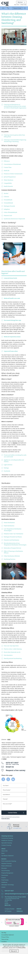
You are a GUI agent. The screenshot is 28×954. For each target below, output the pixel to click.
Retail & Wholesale (6, 865)
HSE (8, 739)
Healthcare (4, 882)
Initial (4, 759)
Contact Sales (12, 812)
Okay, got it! (14, 951)
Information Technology (7, 884)
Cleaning (11, 112)
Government (4, 875)
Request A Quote (17, 8)
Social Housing (5, 870)
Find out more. (5, 818)
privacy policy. (21, 947)
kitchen (15, 443)
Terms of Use (4, 939)
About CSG (4, 851)
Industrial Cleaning (6, 863)
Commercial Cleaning (7, 838)
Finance (3, 877)
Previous (2, 827)
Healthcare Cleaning (6, 840)
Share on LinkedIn (13, 779)
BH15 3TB (7, 905)
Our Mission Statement (7, 855)
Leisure (3, 887)
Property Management (7, 873)
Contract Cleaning (6, 845)
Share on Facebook (3, 779)
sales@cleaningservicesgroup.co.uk (16, 893)
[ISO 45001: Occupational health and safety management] (14, 922)
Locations (4, 941)
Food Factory (4, 880)
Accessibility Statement (7, 935)
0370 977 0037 (8, 8)
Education (4, 868)
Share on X (8, 779)
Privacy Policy (5, 937)
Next (26, 827)
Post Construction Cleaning (8, 861)
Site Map (3, 932)
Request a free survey (15, 770)
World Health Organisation (18, 108)
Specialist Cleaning (6, 842)
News (2, 853)
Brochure (20, 2)
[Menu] (25, 8)
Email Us (3, 8)
